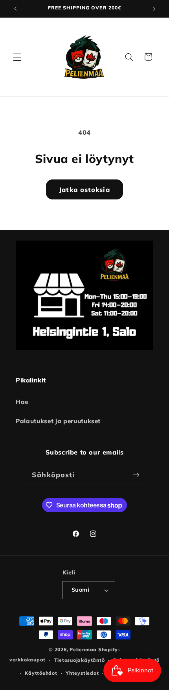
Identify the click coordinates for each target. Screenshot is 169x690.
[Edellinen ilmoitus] (15, 8)
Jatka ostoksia (84, 189)
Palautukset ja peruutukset (58, 421)
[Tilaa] (136, 475)
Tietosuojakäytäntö (79, 660)
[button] (17, 56)
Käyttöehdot (41, 673)
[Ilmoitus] (154, 8)
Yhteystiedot (82, 673)
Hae (22, 402)
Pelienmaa (83, 649)
